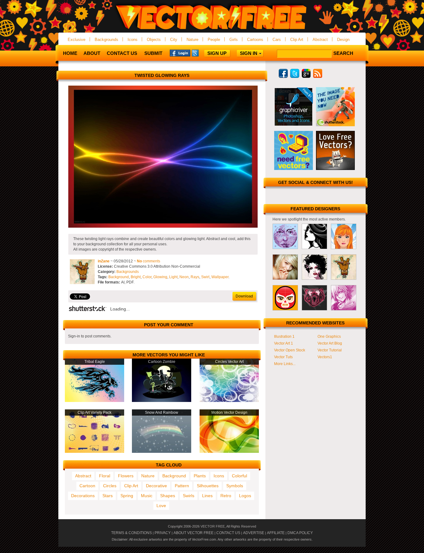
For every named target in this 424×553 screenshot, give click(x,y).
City (173, 39)
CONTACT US (228, 533)
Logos (245, 495)
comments (148, 261)
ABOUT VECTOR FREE (194, 533)
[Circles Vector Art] (229, 401)
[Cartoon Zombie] (161, 401)
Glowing (160, 277)
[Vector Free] (212, 30)
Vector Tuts (283, 357)
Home (70, 53)
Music (146, 495)
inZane (104, 261)
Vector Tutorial (330, 350)
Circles (109, 485)
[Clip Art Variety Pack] (94, 451)
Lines (207, 495)
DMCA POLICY (300, 533)
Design (343, 39)
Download (244, 296)
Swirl (205, 277)
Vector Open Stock (289, 350)
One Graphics (329, 336)
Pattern (182, 485)
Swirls (188, 495)
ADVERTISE (253, 533)
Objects (154, 39)
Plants (200, 475)
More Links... (284, 364)
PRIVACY (163, 533)
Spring (126, 495)
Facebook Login (180, 52)
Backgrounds (106, 39)
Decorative (156, 485)
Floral (104, 475)
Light (173, 277)
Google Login (202, 52)
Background (118, 277)
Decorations (83, 495)
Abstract (320, 39)
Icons (133, 39)
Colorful (239, 475)
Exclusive (76, 39)
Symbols (234, 485)
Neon (184, 277)
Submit (153, 53)
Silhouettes (208, 485)
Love (161, 505)
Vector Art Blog (330, 343)
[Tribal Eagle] (94, 401)
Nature (192, 39)
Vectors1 (325, 357)
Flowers (125, 475)
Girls (233, 39)
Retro (225, 495)
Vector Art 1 (283, 343)
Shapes (167, 495)
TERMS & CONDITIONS (131, 533)
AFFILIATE (276, 533)
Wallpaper (219, 277)
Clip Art (296, 39)
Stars (107, 495)
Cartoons (255, 39)
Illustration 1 (284, 336)
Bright (136, 277)
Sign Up (217, 53)
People (214, 39)
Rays (195, 277)
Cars (277, 39)
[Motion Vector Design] (229, 451)
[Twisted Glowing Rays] (163, 226)
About (91, 53)
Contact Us (122, 53)
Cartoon (87, 485)
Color (146, 277)
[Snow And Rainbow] (161, 451)
